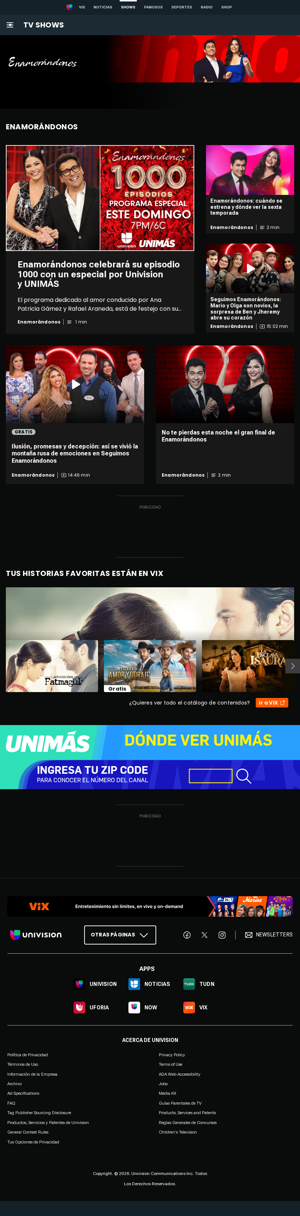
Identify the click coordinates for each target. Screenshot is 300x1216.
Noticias (103, 7)
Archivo (14, 1083)
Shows (128, 7)
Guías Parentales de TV (180, 1103)
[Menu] (9, 24)
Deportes (182, 7)
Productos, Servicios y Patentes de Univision (48, 1122)
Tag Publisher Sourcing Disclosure (39, 1113)
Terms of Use (170, 1064)
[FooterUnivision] (35, 935)
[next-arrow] (292, 666)
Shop (226, 7)
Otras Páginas (113, 934)
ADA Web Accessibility (179, 1074)
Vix (82, 7)
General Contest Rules (27, 1132)
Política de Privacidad (27, 1054)
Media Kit (167, 1093)
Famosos (153, 7)
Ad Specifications (23, 1093)
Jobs (163, 1083)
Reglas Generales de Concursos (188, 1122)
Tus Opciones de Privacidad (33, 1142)
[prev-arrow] (1, 666)
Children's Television (178, 1132)
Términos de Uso (22, 1064)
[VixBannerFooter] (150, 906)
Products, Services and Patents (187, 1113)
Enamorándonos (39, 322)
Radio (207, 7)
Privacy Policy (172, 1054)
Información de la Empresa (32, 1074)
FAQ (11, 1103)
